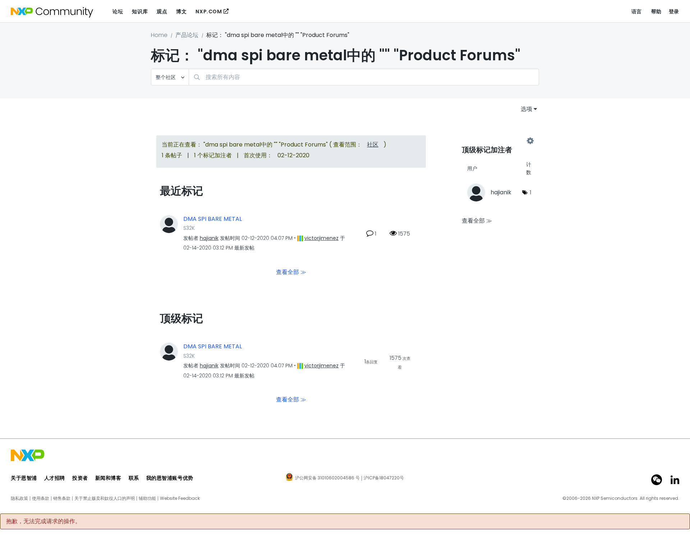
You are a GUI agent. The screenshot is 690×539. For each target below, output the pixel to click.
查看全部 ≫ (291, 272)
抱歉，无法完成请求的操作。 (43, 521)
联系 (134, 478)
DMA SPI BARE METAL (212, 219)
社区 (372, 144)
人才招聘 (54, 478)
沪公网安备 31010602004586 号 (327, 478)
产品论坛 (186, 35)
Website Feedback (180, 498)
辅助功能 (147, 498)
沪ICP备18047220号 (384, 478)
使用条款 (40, 498)
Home (159, 35)
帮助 (656, 11)
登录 (674, 11)
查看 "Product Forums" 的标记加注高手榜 (496, 140)
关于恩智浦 (24, 478)
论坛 (117, 11)
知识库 (140, 11)
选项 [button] (526, 109)
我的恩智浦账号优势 (169, 478)
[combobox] (364, 77)
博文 (181, 11)
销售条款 (61, 498)
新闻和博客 (108, 478)
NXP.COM (209, 11)
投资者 (80, 478)
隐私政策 (19, 498)
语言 (636, 11)
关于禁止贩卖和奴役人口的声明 (104, 498)
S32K (189, 228)
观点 (162, 11)
